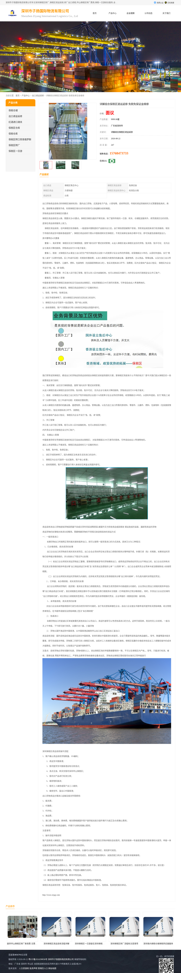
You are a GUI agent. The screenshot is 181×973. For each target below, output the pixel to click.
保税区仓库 (14, 128)
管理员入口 (43, 968)
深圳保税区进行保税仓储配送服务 (158, 944)
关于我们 (166, 13)
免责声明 (33, 968)
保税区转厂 (14, 145)
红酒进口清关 (15, 122)
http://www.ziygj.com (51, 895)
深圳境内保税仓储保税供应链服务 (90, 944)
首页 (95, 13)
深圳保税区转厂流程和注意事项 (56, 944)
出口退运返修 (38, 96)
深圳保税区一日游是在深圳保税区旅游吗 (25, 944)
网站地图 (52, 968)
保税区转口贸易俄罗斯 (20, 139)
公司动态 (148, 13)
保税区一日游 (15, 151)
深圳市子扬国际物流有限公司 (61, 959)
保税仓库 (13, 133)
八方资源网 (24, 968)
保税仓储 (13, 110)
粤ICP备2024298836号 (37, 959)
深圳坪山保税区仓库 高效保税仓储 (124, 944)
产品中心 (113, 13)
